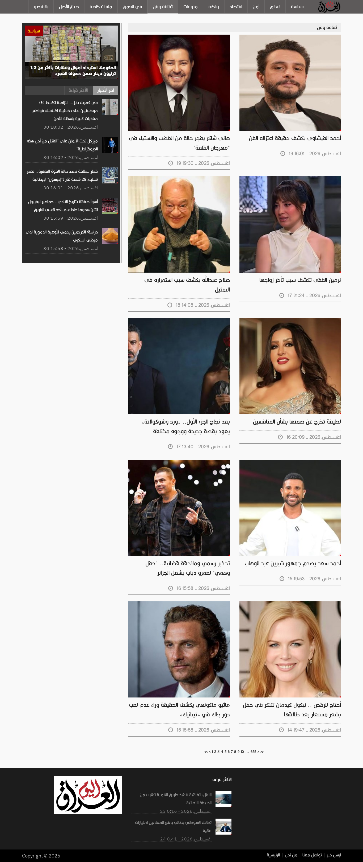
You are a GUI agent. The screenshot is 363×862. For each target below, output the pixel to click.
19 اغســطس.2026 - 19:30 (202, 163)
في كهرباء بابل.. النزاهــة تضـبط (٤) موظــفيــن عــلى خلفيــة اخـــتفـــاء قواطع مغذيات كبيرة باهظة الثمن (65, 110)
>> (262, 752)
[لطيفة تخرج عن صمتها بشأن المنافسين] (290, 320)
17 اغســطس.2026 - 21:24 (313, 295)
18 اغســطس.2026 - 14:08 (201, 305)
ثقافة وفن (163, 6)
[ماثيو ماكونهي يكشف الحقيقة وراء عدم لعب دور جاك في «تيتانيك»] (179, 604)
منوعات (190, 6)
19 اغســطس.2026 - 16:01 (313, 153)
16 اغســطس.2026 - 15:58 (202, 588)
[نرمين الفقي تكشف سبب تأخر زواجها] (290, 179)
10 (242, 752)
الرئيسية (273, 855)
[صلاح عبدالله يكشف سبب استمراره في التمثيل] (179, 179)
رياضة (213, 6)
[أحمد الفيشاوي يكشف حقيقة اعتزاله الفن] (290, 37)
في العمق (132, 6)
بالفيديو (41, 6)
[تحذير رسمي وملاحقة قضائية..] (179, 462)
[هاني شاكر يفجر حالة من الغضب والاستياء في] (179, 37)
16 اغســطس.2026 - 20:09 (312, 437)
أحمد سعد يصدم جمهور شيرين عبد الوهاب (292, 563)
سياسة (297, 6)
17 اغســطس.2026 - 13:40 (202, 446)
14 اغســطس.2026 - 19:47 (313, 730)
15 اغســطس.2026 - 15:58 (202, 730)
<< (206, 752)
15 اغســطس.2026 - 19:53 (313, 578)
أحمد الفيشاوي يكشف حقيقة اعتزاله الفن (295, 138)
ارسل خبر (334, 855)
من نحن (291, 855)
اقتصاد (236, 6)
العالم (275, 6)
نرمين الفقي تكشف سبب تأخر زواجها (300, 280)
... (247, 752)
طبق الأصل (69, 6)
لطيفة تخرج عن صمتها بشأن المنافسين (297, 421)
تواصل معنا (312, 855)
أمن (256, 6)
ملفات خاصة (101, 6)
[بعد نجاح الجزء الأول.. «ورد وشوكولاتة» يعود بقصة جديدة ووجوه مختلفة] (179, 320)
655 (253, 752)
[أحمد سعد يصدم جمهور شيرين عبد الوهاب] (290, 462)
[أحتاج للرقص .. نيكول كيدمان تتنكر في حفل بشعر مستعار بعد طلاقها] (290, 604)
